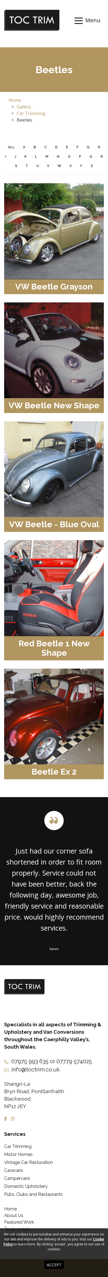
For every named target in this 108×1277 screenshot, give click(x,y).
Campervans (17, 1178)
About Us (13, 1215)
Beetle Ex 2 (54, 771)
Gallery (24, 107)
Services (14, 1134)
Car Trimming (31, 113)
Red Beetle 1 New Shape (54, 648)
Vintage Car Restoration (28, 1162)
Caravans (13, 1170)
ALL (11, 147)
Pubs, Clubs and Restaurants (33, 1194)
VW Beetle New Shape (54, 405)
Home (15, 100)
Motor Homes (18, 1154)
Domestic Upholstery (26, 1186)
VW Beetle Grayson (54, 286)
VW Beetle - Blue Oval (54, 524)
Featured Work (19, 1222)
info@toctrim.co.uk (35, 1069)
